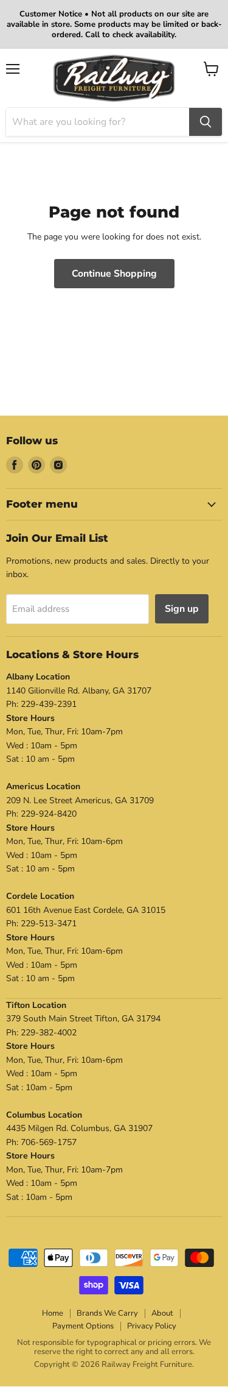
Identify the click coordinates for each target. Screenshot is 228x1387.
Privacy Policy (151, 1326)
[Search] (205, 122)
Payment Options (83, 1326)
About (162, 1313)
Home (52, 1313)
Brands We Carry (107, 1313)
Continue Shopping (114, 273)
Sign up (182, 608)
